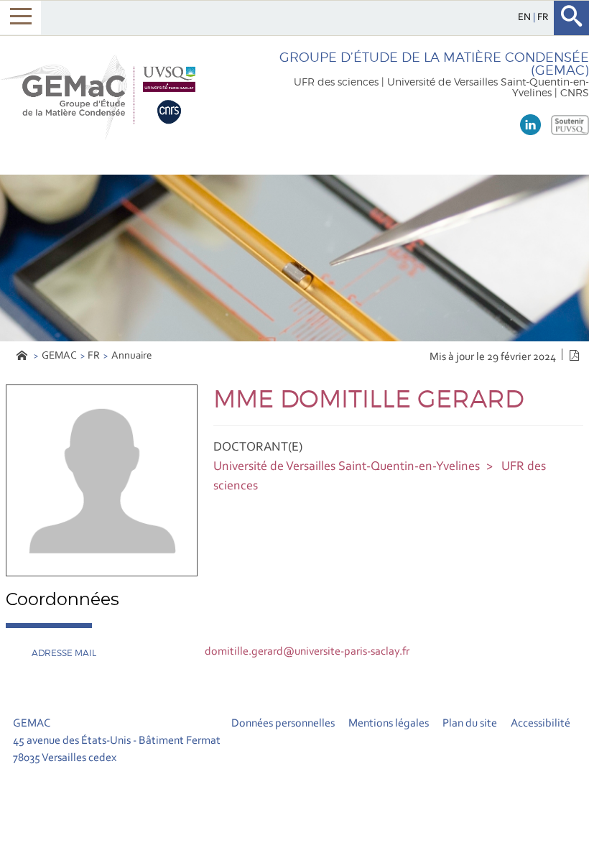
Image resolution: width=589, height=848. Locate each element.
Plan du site (469, 723)
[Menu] (20, 17)
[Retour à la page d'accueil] (102, 95)
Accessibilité (540, 723)
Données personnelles (283, 723)
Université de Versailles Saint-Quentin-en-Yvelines (346, 467)
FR (94, 356)
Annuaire (131, 356)
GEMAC (59, 356)
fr (543, 17)
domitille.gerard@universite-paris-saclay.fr (307, 652)
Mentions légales (388, 723)
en (525, 17)
